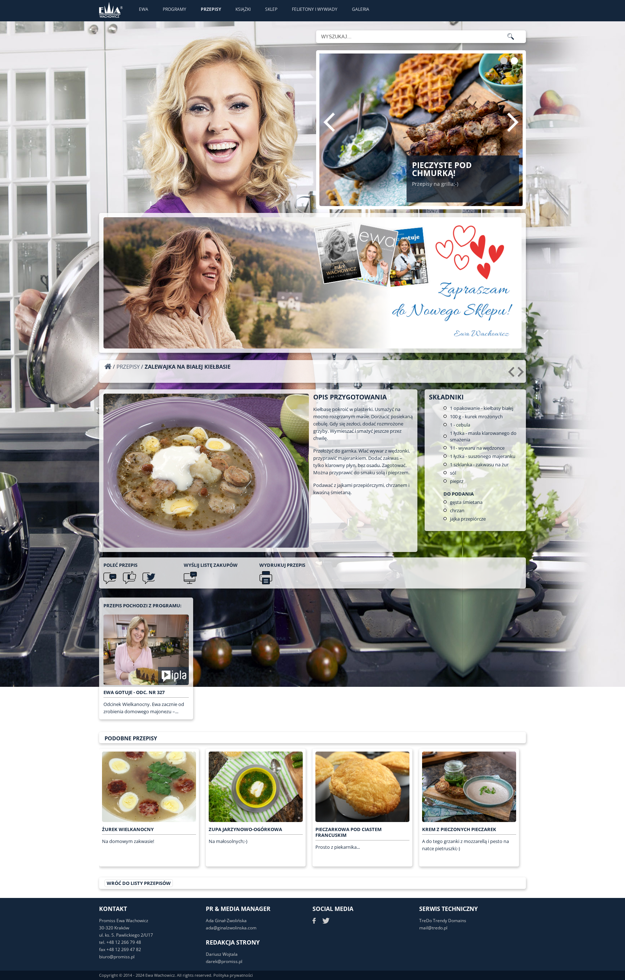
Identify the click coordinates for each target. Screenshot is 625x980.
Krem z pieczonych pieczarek (459, 829)
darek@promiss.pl (224, 961)
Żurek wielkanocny (128, 829)
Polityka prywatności (233, 975)
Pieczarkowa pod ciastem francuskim (348, 832)
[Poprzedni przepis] (512, 374)
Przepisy (211, 9)
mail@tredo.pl (433, 928)
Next (513, 122)
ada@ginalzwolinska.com (231, 928)
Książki (243, 9)
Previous (329, 122)
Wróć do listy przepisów (139, 883)
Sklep (271, 9)
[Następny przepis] (522, 374)
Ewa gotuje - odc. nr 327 (134, 692)
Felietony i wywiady (314, 9)
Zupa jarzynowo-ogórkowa (245, 829)
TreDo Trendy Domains (442, 920)
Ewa (143, 9)
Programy (174, 9)
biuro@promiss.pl (117, 957)
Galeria (360, 9)
